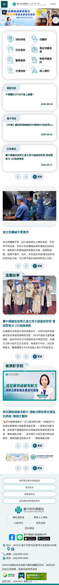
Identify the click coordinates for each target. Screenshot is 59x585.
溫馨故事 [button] (12, 275)
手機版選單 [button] (4, 4)
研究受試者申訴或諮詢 (29, 480)
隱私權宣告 (29, 494)
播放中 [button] (4, 12)
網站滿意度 (18, 517)
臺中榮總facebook (12, 537)
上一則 (3, 20)
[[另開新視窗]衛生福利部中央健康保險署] (42, 457)
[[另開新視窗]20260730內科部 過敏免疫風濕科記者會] (29, 17)
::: (0, 8)
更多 (40, 176)
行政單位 (18, 523)
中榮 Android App (44, 539)
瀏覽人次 (28, 581)
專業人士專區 (41, 517)
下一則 (55, 20)
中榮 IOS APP (30, 539)
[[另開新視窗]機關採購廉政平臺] (17, 457)
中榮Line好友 (20, 537)
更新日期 (6, 581)
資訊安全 (29, 487)
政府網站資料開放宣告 (29, 501)
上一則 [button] (18, 468)
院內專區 (29, 528)
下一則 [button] (26, 468)
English (53, 4)
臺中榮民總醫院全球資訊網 (29, 4)
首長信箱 (40, 523)
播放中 (6, 87)
